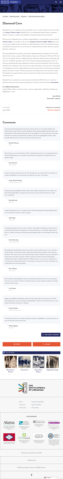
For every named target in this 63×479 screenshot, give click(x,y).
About (20, 402)
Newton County (7, 42)
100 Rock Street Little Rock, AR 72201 (31, 453)
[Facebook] (31, 475)
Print (18, 344)
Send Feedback (54, 110)
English (48, 477)
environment (54, 82)
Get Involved (22, 408)
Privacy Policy (35, 408)
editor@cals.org (31, 460)
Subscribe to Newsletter (38, 402)
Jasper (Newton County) (13, 32)
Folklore (50, 42)
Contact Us (22, 405)
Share (47, 344)
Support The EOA (36, 405)
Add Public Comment (52, 335)
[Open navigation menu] (60, 2)
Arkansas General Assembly (38, 42)
